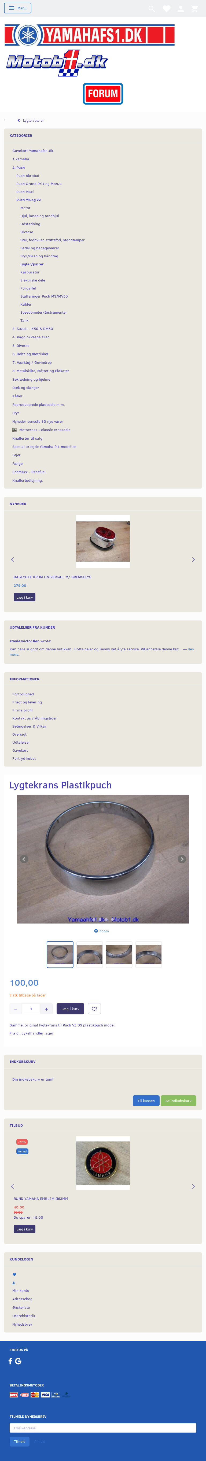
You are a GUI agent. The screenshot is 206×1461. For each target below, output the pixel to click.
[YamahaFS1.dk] (89, 34)
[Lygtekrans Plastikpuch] (103, 859)
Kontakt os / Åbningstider (34, 718)
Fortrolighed (23, 693)
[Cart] (194, 8)
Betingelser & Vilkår (29, 726)
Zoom (104, 930)
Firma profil (22, 710)
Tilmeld (19, 1441)
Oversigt (19, 734)
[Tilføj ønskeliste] (94, 1008)
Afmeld (39, 1441)
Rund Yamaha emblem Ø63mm (41, 1198)
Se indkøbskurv (178, 1100)
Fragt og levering (27, 701)
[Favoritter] (166, 8)
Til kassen (146, 1100)
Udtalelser (21, 742)
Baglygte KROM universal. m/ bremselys (52, 576)
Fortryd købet (24, 758)
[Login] (181, 8)
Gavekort (20, 750)
